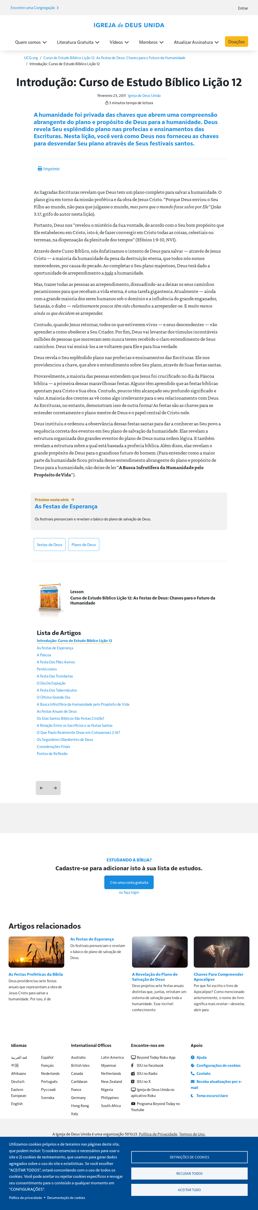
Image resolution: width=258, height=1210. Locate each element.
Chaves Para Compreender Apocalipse (218, 976)
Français (47, 1065)
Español (47, 1057)
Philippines (110, 1097)
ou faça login (129, 892)
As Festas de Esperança (66, 506)
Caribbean (79, 1081)
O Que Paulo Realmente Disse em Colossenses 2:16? (78, 732)
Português (49, 1081)
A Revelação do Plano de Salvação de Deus (155, 976)
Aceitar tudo (189, 1190)
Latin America (112, 1057)
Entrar (243, 8)
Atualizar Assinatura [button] (193, 42)
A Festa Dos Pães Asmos (56, 661)
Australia (78, 1057)
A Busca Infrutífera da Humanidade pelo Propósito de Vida (83, 704)
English (17, 1103)
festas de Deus (49, 544)
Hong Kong (80, 1105)
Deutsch (17, 1081)
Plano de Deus (84, 544)
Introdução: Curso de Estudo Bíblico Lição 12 (74, 640)
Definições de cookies (189, 1157)
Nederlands (50, 1073)
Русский (48, 1089)
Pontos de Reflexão (52, 753)
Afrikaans (18, 1073)
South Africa (111, 1105)
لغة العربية (19, 1057)
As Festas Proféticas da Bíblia (36, 974)
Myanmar (108, 1065)
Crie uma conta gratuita (129, 882)
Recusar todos (189, 1173)
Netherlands (111, 1073)
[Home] (129, 25)
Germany (78, 1097)
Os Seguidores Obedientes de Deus (65, 739)
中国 (15, 1065)
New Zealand (111, 1081)
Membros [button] (148, 42)
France (76, 1089)
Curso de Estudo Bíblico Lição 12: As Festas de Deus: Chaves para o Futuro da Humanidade (114, 57)
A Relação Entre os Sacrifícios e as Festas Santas (74, 725)
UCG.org (31, 57)
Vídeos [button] (116, 42)
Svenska (47, 1097)
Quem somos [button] (28, 42)
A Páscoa (44, 654)
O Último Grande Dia (53, 697)
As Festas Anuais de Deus (57, 711)
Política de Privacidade (158, 1134)
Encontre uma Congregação (33, 7)
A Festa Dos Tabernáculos (57, 690)
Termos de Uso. (192, 1134)
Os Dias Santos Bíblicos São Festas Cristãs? (70, 718)
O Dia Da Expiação (51, 682)
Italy (74, 1113)
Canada (77, 1073)
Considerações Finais (53, 746)
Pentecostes (47, 668)
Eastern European (18, 1092)
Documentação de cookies (66, 1197)
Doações (236, 41)
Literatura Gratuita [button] (75, 42)
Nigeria (107, 1089)
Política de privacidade (25, 1197)
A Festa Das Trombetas (55, 675)
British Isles (80, 1065)
